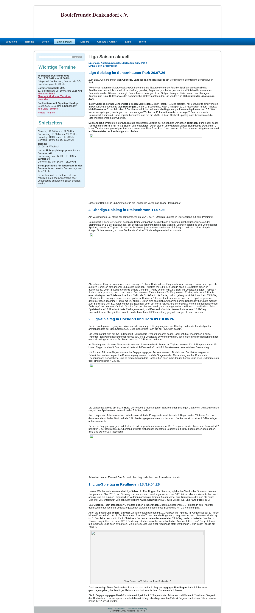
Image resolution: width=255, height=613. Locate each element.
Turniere (84, 41)
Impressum (120, 608)
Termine (29, 41)
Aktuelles (11, 41)
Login (110, 608)
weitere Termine (46, 112)
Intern (142, 41)
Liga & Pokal (64, 41)
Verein (45, 41)
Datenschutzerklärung (137, 608)
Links (128, 41)
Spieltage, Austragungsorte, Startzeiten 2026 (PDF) (117, 63)
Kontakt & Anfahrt (107, 41)
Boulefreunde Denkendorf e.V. (94, 14)
